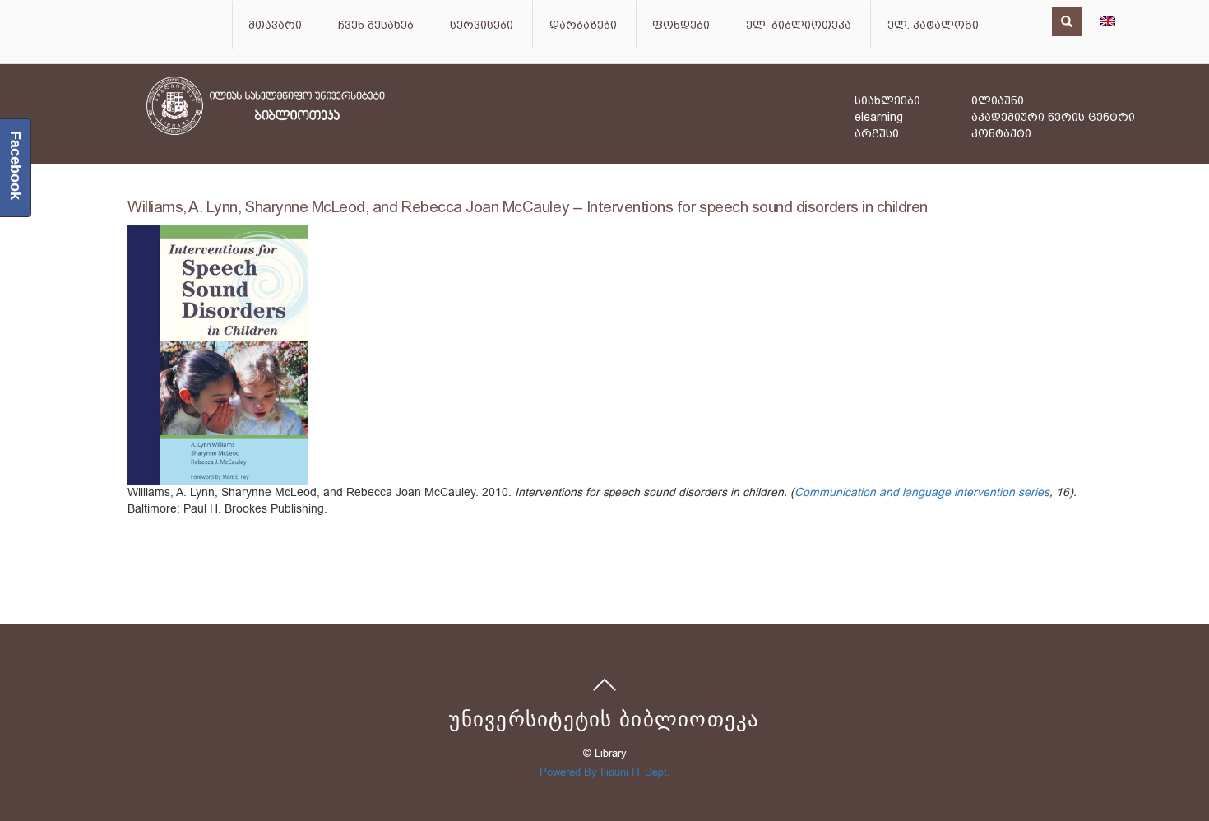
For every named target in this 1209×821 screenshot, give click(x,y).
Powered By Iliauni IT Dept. (605, 772)
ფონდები (681, 24)
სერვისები (481, 24)
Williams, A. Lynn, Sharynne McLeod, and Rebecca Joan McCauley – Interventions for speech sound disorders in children (527, 206)
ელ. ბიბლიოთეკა (798, 24)
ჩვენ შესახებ (376, 24)
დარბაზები (583, 24)
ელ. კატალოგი (933, 24)
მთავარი (275, 24)
